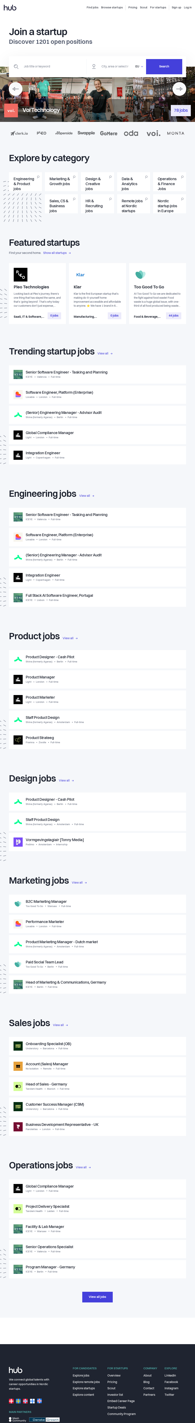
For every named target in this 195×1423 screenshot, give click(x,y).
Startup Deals (116, 1407)
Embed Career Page (121, 1401)
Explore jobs (81, 1375)
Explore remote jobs (86, 1382)
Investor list (115, 1395)
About (147, 1375)
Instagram (171, 1388)
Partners (149, 1395)
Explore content (83, 1395)
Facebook (171, 1382)
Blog (146, 1382)
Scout (111, 1388)
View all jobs (97, 1297)
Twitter (169, 1395)
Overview (114, 1375)
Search (164, 66)
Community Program (121, 1414)
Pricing (112, 1382)
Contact (148, 1388)
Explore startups (84, 1388)
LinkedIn (170, 1375)
